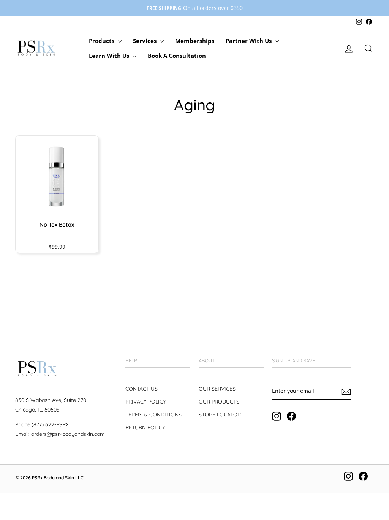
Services (145, 41)
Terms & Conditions (153, 414)
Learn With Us (110, 55)
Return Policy (145, 427)
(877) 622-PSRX (50, 424)
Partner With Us (249, 41)
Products (102, 41)
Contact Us (141, 388)
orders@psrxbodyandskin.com (68, 434)
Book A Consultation (177, 55)
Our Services (217, 388)
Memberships (194, 41)
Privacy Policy (145, 401)
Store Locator (220, 414)
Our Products (219, 401)
